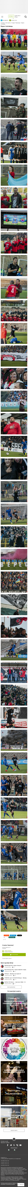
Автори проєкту (14, 1147)
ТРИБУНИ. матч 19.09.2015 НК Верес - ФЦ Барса (16, 977)
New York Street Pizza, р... (7, 1035)
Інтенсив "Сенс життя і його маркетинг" (14, 1116)
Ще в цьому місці (11, 987)
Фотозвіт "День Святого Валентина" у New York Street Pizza (14, 1026)
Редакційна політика (10, 1184)
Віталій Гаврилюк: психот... (7, 1125)
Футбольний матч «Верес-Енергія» (12, 965)
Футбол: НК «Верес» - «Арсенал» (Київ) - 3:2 (15, 982)
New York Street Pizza (14, 1093)
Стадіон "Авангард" (8, 945)
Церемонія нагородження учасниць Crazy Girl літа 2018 (14, 1071)
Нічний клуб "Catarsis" (6, 1012)
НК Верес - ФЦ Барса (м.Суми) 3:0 (12, 973)
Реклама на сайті (4, 1141)
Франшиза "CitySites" (5, 1142)
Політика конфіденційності (6, 1183)
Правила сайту (15, 1183)
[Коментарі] (5, 939)
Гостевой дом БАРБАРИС (7, 1080)
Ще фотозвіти (14, 1130)
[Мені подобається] (3, 939)
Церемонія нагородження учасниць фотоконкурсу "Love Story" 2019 (14, 1003)
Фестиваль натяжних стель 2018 (14, 1048)
